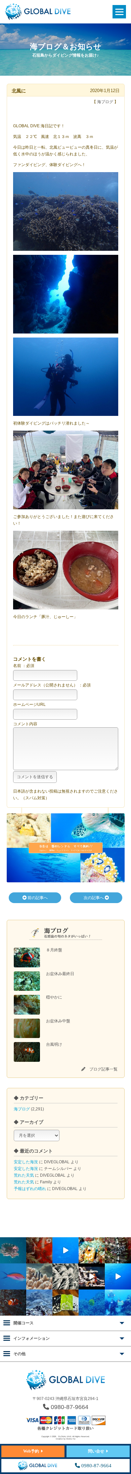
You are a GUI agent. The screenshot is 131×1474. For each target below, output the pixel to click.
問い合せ (96, 1451)
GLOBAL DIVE (65, 1436)
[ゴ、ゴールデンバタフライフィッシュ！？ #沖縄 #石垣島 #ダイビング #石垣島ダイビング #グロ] (92, 1302)
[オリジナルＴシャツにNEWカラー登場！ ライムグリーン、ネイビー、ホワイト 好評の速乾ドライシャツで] (65, 1302)
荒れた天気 (24, 1175)
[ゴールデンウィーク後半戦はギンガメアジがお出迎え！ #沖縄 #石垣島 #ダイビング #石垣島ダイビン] (65, 1250)
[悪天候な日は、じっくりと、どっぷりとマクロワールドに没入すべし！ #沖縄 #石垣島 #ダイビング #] (65, 1276)
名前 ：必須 (23, 665)
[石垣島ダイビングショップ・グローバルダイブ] (38, 18)
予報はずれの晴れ (30, 1188)
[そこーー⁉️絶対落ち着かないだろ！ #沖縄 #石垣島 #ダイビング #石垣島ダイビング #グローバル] (13, 1250)
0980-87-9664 (68, 1407)
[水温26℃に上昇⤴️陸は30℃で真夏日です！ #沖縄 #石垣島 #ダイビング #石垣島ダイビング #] (13, 1276)
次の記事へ (94, 897)
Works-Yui (70, 1439)
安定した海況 (26, 1162)
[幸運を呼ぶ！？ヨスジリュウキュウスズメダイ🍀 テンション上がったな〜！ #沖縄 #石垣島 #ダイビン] (39, 1276)
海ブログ (22, 1109)
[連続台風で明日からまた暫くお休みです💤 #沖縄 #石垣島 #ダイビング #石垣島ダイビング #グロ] (39, 1302)
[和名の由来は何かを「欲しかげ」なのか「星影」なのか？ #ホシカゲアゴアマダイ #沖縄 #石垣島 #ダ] (92, 1250)
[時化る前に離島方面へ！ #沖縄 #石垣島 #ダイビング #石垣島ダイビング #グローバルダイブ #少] (118, 1276)
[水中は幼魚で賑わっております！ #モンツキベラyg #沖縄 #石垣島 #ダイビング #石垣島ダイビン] (118, 1250)
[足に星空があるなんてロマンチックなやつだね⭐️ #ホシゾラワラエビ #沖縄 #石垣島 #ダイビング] (39, 1250)
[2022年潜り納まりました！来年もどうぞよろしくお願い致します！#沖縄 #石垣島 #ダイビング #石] (118, 1302)
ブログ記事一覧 (103, 1069)
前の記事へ (37, 897)
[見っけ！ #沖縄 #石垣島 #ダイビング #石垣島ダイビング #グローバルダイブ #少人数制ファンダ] (92, 1276)
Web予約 (31, 1451)
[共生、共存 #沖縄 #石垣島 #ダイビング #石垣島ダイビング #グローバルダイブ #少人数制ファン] (13, 1302)
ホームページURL (29, 704)
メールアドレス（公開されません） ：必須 (52, 685)
